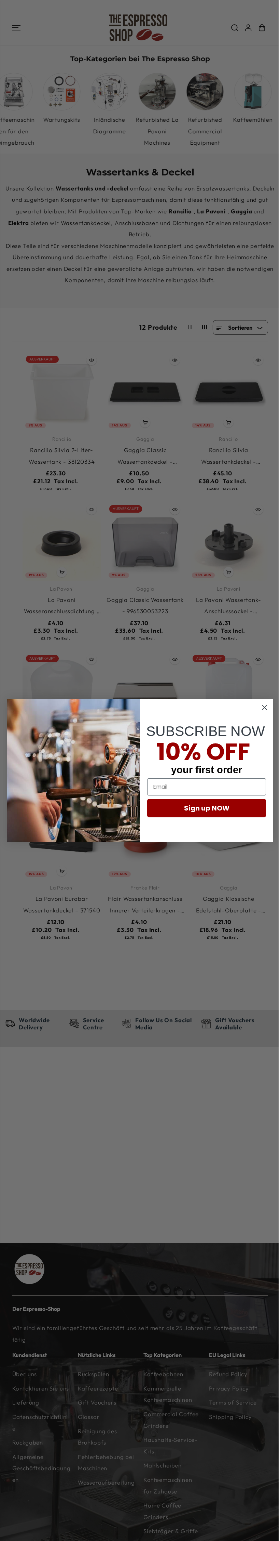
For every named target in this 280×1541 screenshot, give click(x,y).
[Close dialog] (264, 707)
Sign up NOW (206, 808)
